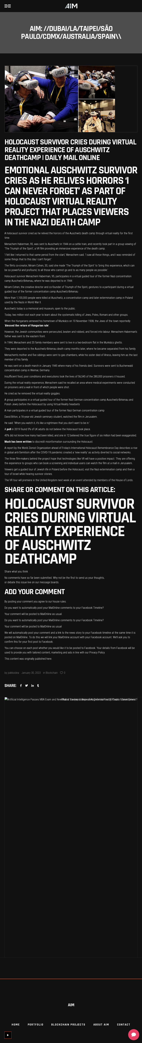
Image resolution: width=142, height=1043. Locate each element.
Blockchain (52, 672)
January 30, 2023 (31, 672)
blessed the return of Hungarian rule (26, 325)
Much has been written (18, 441)
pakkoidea (13, 672)
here (48, 658)
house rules (59, 601)
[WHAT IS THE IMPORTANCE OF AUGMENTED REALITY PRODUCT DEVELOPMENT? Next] (104, 827)
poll (9, 429)
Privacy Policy (97, 652)
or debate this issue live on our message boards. (32, 582)
